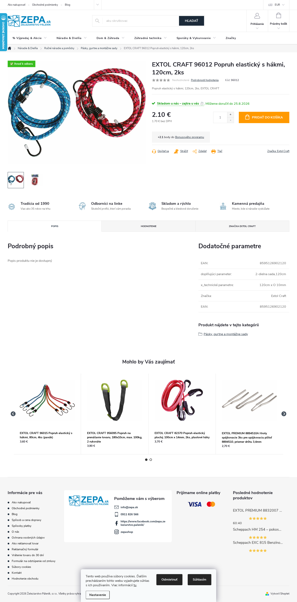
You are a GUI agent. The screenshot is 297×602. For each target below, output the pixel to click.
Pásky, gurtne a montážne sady (226, 334)
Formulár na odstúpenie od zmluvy (33, 561)
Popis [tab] (54, 226)
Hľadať (191, 21)
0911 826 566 (129, 514)
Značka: (278, 151)
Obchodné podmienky (45, 5)
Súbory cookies (21, 567)
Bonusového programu (189, 137)
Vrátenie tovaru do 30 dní (28, 555)
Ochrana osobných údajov (28, 538)
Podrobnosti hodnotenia (205, 80)
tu (135, 585)
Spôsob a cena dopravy (26, 520)
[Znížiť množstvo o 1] (230, 120)
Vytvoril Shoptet (280, 594)
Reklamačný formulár (25, 549)
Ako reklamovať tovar (25, 543)
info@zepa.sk (129, 507)
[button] (47, 441)
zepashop (127, 532)
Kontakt (17, 573)
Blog (67, 5)
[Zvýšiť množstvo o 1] (230, 114)
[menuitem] (30, 38)
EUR (277, 5)
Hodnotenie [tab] (148, 226)
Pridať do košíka (267, 117)
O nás (15, 532)
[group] (47, 414)
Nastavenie (97, 595)
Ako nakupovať (16, 5)
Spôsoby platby (21, 526)
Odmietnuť (169, 579)
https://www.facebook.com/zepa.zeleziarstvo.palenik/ (143, 523)
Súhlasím (199, 579)
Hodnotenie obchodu (25, 579)
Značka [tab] (242, 226)
